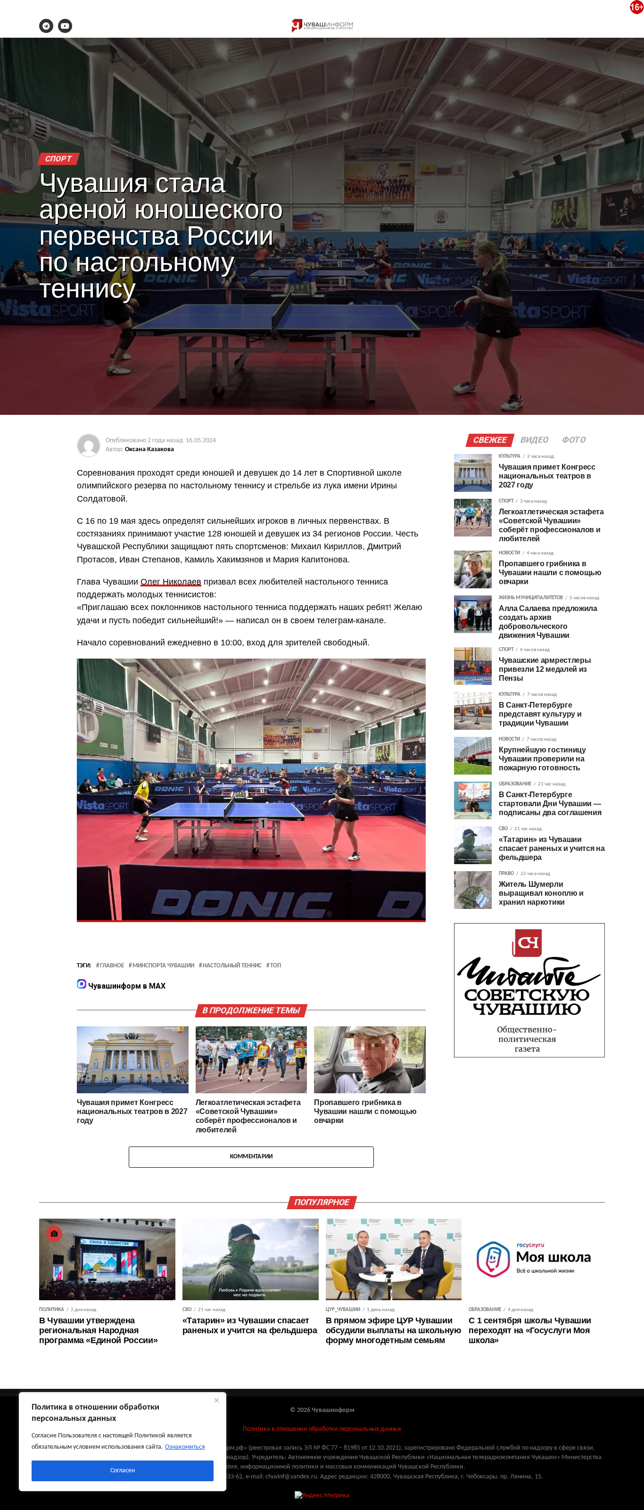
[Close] (216, 1400)
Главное (112, 966)
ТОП (275, 966)
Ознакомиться (185, 1447)
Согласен (122, 1470)
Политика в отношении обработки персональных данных (322, 1429)
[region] (122, 1441)
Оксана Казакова (149, 449)
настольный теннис (232, 966)
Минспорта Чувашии (163, 966)
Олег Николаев (170, 581)
